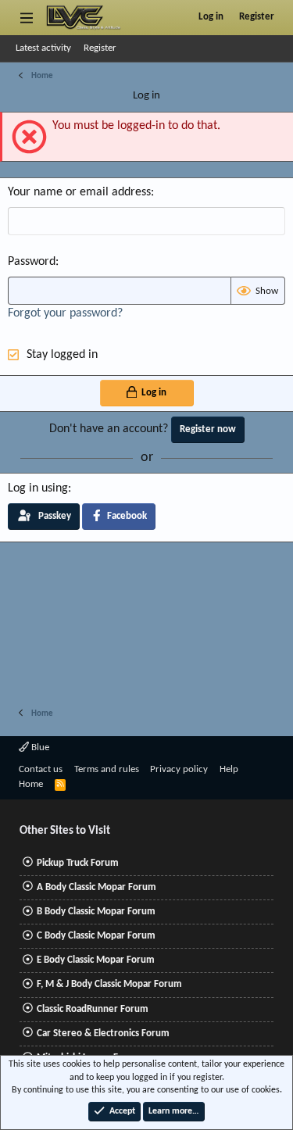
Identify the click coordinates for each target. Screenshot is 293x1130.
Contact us (41, 769)
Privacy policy (179, 769)
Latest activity (43, 48)
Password (31, 262)
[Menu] (26, 17)
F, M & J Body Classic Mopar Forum (109, 984)
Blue (39, 747)
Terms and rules (106, 769)
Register (100, 48)
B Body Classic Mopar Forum (96, 912)
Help (229, 769)
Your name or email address (79, 192)
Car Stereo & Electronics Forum (103, 1033)
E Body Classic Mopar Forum (96, 960)
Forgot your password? (65, 313)
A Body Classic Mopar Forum (96, 887)
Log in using (38, 488)
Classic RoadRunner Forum (92, 1009)
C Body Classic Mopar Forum (96, 936)
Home (31, 784)
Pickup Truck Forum (78, 863)
